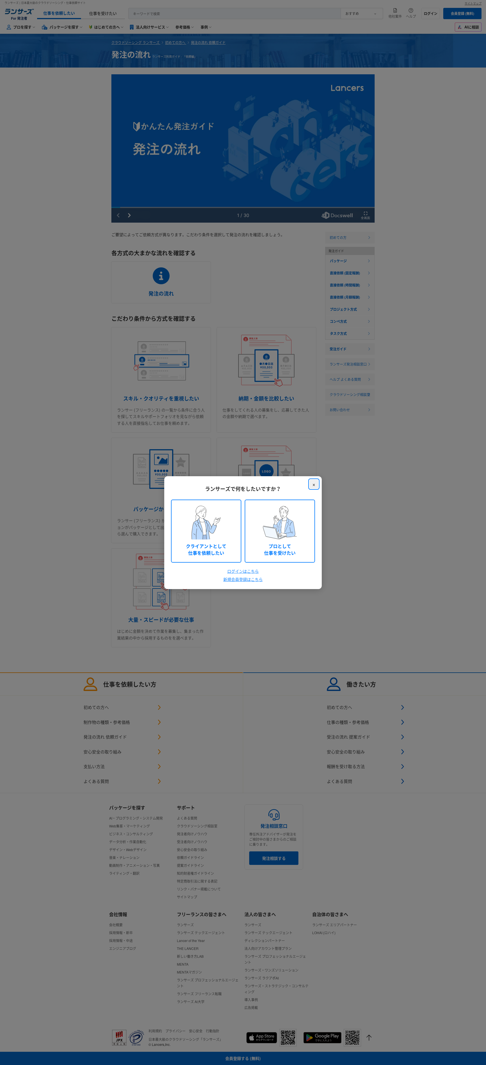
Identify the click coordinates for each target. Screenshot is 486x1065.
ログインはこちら (243, 571)
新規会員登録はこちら (243, 579)
